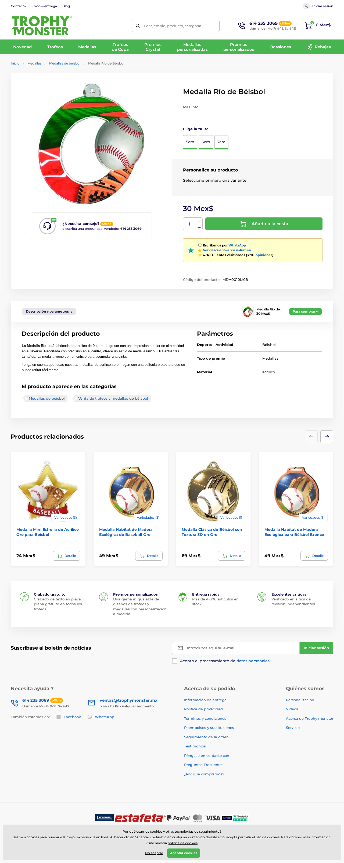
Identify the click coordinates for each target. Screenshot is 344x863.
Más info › (191, 107)
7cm (221, 141)
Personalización (300, 700)
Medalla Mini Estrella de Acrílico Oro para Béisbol (47, 532)
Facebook (72, 717)
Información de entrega (205, 700)
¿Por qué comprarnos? (204, 774)
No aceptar (154, 853)
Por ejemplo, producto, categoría (172, 26)
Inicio (15, 63)
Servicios (294, 727)
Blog (66, 6)
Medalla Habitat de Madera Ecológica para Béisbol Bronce (294, 532)
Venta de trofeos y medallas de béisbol (113, 398)
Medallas (34, 63)
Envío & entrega (44, 6)
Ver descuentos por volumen (227, 250)
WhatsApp (237, 245)
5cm (190, 141)
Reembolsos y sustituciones (209, 727)
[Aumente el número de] (199, 221)
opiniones (264, 255)
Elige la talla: (195, 129)
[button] (326, 436)
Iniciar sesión (322, 6)
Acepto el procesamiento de (225, 660)
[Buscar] (138, 26)
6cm (206, 141)
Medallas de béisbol (64, 63)
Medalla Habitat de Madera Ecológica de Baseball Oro (126, 532)
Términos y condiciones (205, 718)
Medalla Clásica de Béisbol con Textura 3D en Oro (212, 532)
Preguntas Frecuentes (204, 764)
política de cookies (183, 843)
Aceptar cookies (183, 853)
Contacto (18, 6)
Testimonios (195, 746)
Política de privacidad (203, 709)
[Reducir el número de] (199, 227)
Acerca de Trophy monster (309, 718)
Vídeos (292, 709)
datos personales (253, 660)
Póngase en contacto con (206, 755)
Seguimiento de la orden (206, 737)
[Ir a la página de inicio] (42, 26)
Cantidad (189, 224)
